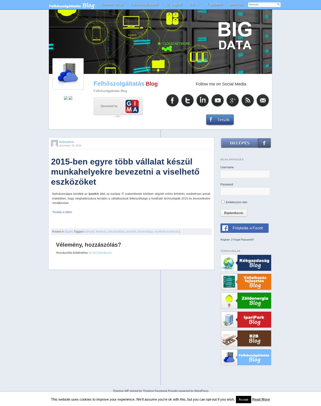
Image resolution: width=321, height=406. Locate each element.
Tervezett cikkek (112, 4)
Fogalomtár (215, 4)
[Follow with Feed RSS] (248, 106)
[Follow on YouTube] (218, 106)
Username (227, 167)
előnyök (89, 231)
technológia (145, 231)
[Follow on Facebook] (172, 106)
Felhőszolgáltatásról (144, 4)
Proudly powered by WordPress (188, 391)
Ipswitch (131, 231)
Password (226, 184)
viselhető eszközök (166, 231)
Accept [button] (243, 399)
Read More (261, 399)
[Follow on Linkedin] (203, 106)
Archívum (236, 4)
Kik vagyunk (174, 4)
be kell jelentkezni (100, 252)
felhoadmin (66, 142)
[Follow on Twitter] (187, 106)
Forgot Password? (243, 239)
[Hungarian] (70, 98)
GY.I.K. (195, 4)
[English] (66, 98)
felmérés (101, 231)
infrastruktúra (116, 231)
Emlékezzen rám (236, 202)
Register (225, 239)
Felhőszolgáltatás (119, 83)
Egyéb (69, 231)
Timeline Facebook (155, 391)
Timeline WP (121, 391)
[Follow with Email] (263, 106)
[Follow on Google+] (233, 106)
